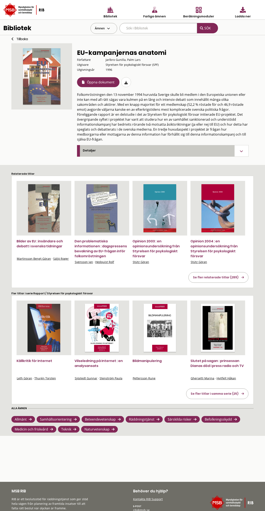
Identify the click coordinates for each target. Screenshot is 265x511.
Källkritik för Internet (34, 360)
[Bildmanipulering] (160, 328)
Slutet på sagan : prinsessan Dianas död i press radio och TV (217, 363)
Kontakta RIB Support (148, 499)
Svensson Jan (84, 262)
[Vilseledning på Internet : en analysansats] (102, 328)
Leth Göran (24, 378)
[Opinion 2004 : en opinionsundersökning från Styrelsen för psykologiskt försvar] (217, 208)
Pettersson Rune (144, 378)
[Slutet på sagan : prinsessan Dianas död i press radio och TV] (218, 328)
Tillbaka (22, 39)
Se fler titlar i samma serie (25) (214, 394)
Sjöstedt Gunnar (86, 378)
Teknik (66, 429)
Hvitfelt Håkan (226, 378)
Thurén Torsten (45, 378)
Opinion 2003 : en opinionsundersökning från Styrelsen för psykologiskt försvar (156, 249)
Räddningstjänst (141, 419)
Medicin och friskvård (31, 429)
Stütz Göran (141, 262)
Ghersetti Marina (202, 378)
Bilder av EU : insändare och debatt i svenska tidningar (40, 244)
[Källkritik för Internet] (44, 328)
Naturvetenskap (97, 429)
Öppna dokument (100, 82)
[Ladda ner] (126, 82)
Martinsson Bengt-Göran (34, 259)
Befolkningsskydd (218, 419)
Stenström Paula (111, 378)
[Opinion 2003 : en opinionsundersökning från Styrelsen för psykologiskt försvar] (159, 208)
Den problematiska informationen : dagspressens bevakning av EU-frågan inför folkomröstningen (101, 249)
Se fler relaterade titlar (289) (215, 277)
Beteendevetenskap (100, 419)
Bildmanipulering (147, 360)
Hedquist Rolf (104, 262)
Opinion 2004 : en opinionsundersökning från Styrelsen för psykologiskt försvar (214, 249)
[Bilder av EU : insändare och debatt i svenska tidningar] (44, 208)
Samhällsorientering (56, 419)
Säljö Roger (61, 259)
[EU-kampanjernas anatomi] (41, 76)
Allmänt (21, 419)
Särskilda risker (180, 419)
